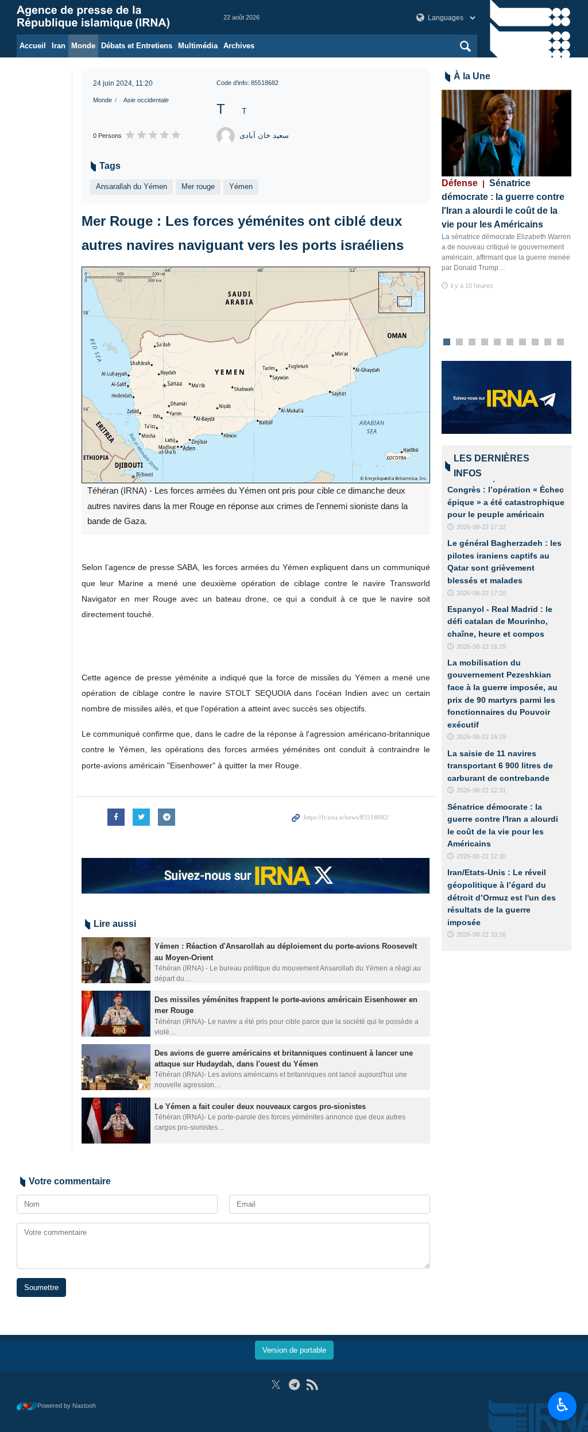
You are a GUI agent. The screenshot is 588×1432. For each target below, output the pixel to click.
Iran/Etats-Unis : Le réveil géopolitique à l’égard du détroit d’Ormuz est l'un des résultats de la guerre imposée (501, 897)
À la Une (472, 76)
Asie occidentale (146, 100)
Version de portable (294, 1350)
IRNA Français (108, 17)
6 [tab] (510, 342)
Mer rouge (198, 186)
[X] (276, 1385)
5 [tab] (497, 342)
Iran (58, 45)
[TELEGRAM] (294, 1385)
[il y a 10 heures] (507, 133)
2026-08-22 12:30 (481, 856)
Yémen (241, 186)
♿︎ (562, 1405)
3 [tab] (472, 342)
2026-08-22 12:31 (481, 790)
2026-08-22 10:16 (481, 934)
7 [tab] (522, 342)
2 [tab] (459, 342)
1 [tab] (446, 342)
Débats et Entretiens (136, 45)
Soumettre (41, 1287)
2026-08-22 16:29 (481, 646)
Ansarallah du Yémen (131, 186)
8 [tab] (535, 342)
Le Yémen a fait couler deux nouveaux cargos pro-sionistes (260, 1106)
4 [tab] (484, 342)
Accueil (33, 45)
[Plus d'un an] (116, 960)
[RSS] (312, 1385)
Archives (238, 45)
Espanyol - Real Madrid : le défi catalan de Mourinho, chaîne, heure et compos (499, 621)
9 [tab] (548, 342)
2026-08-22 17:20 (481, 593)
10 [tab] (560, 342)
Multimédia (198, 45)
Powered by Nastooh (66, 1405)
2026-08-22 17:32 (481, 526)
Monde (83, 45)
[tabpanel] (507, 190)
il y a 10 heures (472, 285)
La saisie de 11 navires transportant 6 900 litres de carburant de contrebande (500, 766)
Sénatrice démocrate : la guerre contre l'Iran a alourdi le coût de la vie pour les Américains (503, 203)
